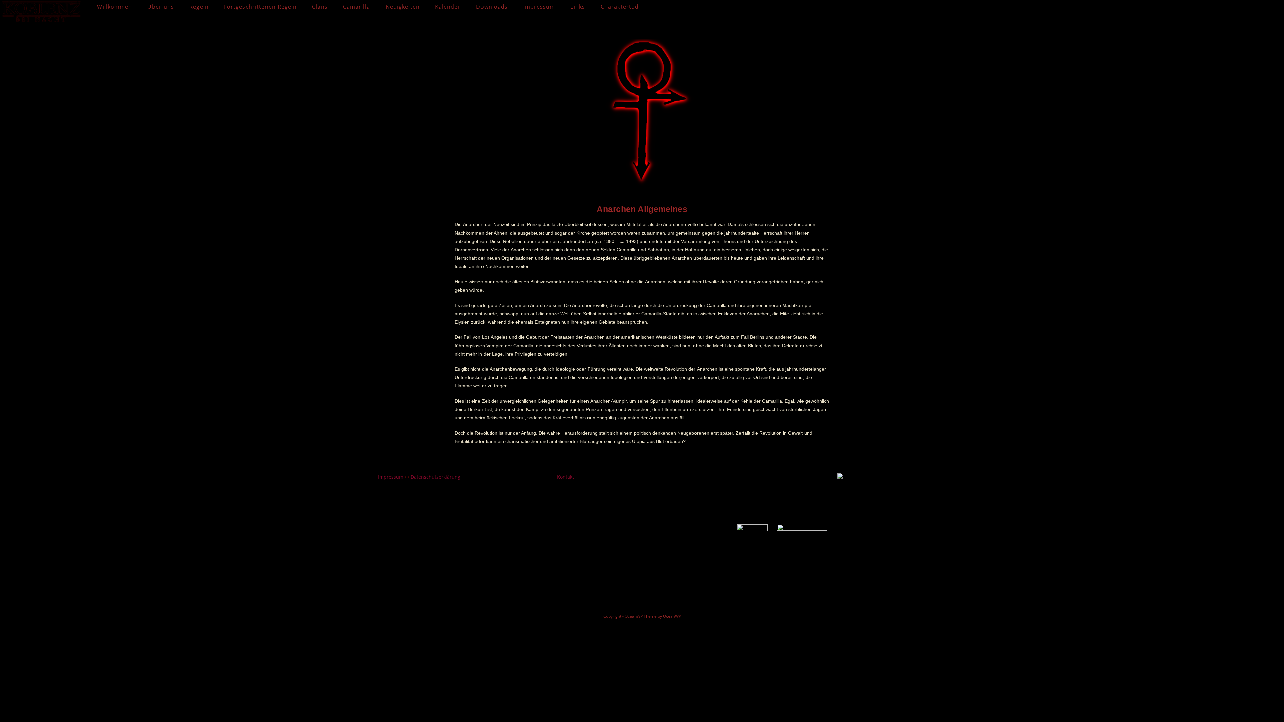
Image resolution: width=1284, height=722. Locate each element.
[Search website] (653, 6)
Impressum (391, 477)
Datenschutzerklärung (435, 477)
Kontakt (565, 477)
